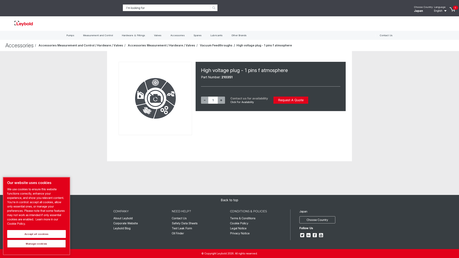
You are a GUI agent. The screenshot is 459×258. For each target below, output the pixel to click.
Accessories (178, 35)
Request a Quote (291, 100)
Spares (198, 35)
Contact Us (386, 35)
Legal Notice (238, 228)
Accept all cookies (37, 234)
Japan (418, 11)
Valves (158, 35)
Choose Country (423, 7)
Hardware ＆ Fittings (133, 35)
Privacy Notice (239, 233)
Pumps (70, 35)
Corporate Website (125, 223)
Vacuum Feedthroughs (216, 45)
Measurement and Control (98, 35)
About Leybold (123, 218)
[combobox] (166, 8)
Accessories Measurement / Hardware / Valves (161, 45)
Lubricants (216, 35)
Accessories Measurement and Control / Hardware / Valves (81, 45)
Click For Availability (242, 102)
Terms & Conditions (242, 218)
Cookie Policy (239, 223)
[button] (204, 100)
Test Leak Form (182, 228)
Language (440, 7)
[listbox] (441, 11)
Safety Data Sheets (185, 223)
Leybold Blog (122, 228)
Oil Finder (178, 233)
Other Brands (239, 35)
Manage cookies (36, 243)
